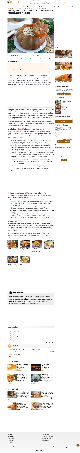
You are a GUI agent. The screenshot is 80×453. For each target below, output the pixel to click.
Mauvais (17, 340)
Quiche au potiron (47, 249)
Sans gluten (29, 0)
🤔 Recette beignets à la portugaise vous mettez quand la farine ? (63, 133)
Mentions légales (45, 440)
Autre (70, 6)
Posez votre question (64, 141)
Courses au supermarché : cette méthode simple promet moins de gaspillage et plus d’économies (42, 378)
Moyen (17, 336)
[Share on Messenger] (21, 58)
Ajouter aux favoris (15, 55)
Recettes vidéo (11, 436)
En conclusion (14, 71)
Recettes (27, 6)
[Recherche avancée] (67, 3)
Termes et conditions (46, 438)
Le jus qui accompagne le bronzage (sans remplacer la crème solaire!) (23, 406)
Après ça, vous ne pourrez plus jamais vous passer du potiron (23, 367)
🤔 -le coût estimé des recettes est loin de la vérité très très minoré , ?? (63, 136)
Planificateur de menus (63, 94)
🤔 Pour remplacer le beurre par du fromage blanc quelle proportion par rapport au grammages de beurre (63, 128)
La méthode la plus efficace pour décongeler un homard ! (46, 367)
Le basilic (59, 151)
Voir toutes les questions (67, 139)
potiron (11, 75)
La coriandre (59, 156)
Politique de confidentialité (47, 436)
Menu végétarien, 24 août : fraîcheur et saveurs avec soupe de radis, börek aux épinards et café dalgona (18, 395)
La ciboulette (60, 154)
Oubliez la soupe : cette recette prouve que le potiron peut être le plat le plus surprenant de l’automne (18, 378)
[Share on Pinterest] (49, 58)
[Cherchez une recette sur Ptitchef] (65, 3)
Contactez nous (45, 434)
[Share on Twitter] (40, 58)
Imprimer (69, 114)
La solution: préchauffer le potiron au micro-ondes (23, 67)
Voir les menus (61, 114)
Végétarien (37, 0)
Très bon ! (18, 332)
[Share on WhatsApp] (31, 58)
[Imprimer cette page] (52, 55)
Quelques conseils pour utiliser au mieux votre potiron (24, 69)
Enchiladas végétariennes (64, 107)
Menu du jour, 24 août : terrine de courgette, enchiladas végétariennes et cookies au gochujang (47, 395)
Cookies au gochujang (66, 111)
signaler (52, 351)
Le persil (59, 152)
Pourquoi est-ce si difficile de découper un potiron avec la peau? (27, 65)
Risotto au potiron (23, 265)
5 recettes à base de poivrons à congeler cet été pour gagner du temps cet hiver (47, 405)
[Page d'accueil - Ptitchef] (8, 8)
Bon (16, 334)
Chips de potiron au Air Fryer (24, 249)
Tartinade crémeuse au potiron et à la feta (36, 251)
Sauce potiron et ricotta (12, 265)
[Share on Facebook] (11, 58)
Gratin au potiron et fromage (12, 249)
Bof (16, 338)
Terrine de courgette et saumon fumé (66, 102)
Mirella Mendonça (22, 14)
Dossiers (41, 6)
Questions (55, 6)
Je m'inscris (64, 121)
